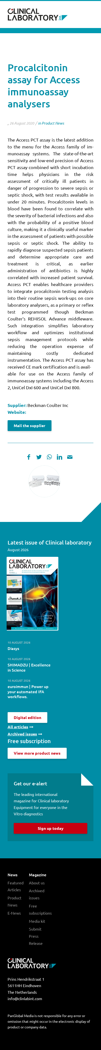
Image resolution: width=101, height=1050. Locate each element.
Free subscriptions (39, 909)
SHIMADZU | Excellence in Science (29, 667)
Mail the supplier (29, 425)
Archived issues (36, 894)
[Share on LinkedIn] (59, 457)
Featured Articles (16, 886)
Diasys (13, 648)
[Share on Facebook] (29, 457)
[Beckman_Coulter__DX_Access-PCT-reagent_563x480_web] (44, 481)
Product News (53, 123)
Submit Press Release (36, 936)
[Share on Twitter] (39, 457)
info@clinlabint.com (25, 998)
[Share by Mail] (70, 457)
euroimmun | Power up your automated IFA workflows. (28, 691)
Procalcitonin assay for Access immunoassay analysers (44, 85)
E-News (14, 912)
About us (37, 882)
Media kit (37, 921)
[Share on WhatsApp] (49, 457)
